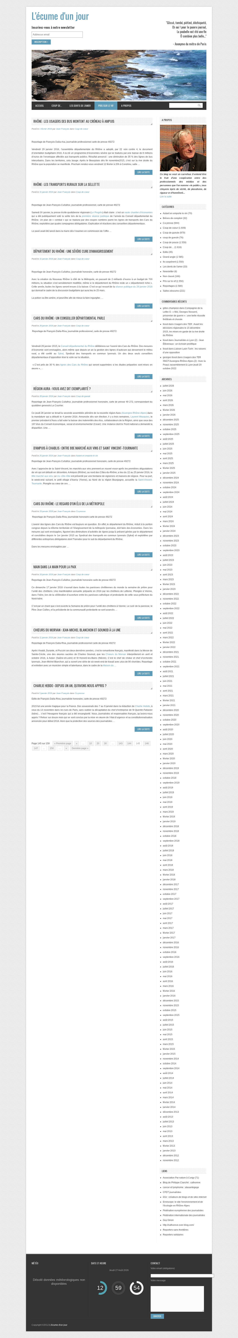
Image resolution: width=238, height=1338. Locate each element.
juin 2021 (167, 681)
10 (90, 743)
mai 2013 (167, 1131)
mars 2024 (168, 521)
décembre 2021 (171, 652)
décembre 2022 (171, 594)
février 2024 (169, 526)
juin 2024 (167, 507)
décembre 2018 (171, 826)
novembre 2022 (171, 599)
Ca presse (81, 511)
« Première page (62, 743)
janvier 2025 (169, 473)
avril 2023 (168, 574)
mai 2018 (167, 860)
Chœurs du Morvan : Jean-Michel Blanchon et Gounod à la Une (76, 629)
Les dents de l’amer (78, 105)
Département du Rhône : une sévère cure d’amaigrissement (73, 251)
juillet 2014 (168, 1078)
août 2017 (168, 903)
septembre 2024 (171, 492)
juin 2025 (167, 448)
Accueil (39, 105)
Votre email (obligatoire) (163, 1268)
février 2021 (169, 700)
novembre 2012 (171, 1160)
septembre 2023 (171, 550)
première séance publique (95, 216)
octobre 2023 (169, 545)
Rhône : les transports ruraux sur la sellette (66, 184)
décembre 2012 (171, 1155)
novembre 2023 (171, 540)
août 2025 (168, 439)
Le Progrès (96, 212)
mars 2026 (168, 405)
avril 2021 (168, 690)
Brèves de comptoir (172, 218)
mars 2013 (168, 1141)
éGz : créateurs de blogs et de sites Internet (184, 1197)
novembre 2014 (171, 1058)
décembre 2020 (171, 710)
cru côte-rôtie (63, 476)
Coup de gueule (83, 396)
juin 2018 (167, 855)
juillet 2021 (168, 676)
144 (129, 743)
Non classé (168, 276)
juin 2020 (167, 739)
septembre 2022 (171, 608)
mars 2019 (168, 812)
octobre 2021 (169, 661)
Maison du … (109, 665)
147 (36, 748)
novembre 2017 (171, 889)
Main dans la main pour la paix (54, 566)
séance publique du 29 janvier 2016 (133, 286)
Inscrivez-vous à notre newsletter (53, 27)
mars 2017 (168, 928)
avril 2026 (168, 400)
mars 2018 (168, 870)
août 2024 (168, 497)
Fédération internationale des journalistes (184, 1215)
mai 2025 (167, 453)
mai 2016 (167, 976)
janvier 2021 (169, 705)
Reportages (169, 286)
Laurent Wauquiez (139, 416)
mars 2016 (168, 986)
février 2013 (169, 1146)
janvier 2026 (169, 415)
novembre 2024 (171, 482)
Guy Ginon (168, 1220)
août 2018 (168, 845)
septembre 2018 (171, 841)
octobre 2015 (169, 1010)
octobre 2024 (169, 487)
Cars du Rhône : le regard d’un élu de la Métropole (68, 503)
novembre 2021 (171, 657)
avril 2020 (168, 749)
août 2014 (168, 1073)
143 (121, 743)
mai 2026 (167, 395)
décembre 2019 (171, 768)
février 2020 (169, 758)
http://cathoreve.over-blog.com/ (178, 1225)
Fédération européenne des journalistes (183, 1210)
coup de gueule (171, 237)
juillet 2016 (168, 966)
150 (52, 748)
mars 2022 (168, 637)
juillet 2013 (168, 1121)
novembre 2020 (171, 715)
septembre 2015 (171, 1015)
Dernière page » (80, 748)
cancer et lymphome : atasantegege (181, 1187)
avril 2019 (168, 807)
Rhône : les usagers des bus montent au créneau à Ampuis (73, 121)
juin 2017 (167, 913)
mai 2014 (167, 1087)
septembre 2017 (171, 899)
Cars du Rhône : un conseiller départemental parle (69, 318)
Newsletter (168, 271)
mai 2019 (167, 802)
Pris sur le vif (104, 105)
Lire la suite (166, 196)
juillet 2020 (168, 734)
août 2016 (168, 962)
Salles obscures (171, 291)
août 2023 (168, 555)
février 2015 (169, 1049)
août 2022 (168, 613)
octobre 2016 (169, 952)
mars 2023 (168, 579)
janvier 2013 (169, 1150)
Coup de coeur (81, 129)
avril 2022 (168, 632)
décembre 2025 (171, 419)
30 (105, 743)
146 (147, 743)
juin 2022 (167, 623)
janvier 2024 (169, 531)
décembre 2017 (171, 884)
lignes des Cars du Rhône (74, 364)
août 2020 (168, 729)
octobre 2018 (169, 836)
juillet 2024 (168, 502)
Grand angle (169, 257)
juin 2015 (167, 1029)
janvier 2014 (169, 1107)
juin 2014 (167, 1083)
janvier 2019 (169, 821)
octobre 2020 (169, 720)
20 (98, 743)
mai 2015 (167, 1034)
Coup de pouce (170, 242)
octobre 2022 (169, 603)
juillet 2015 (168, 1025)
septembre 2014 (171, 1068)
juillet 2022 (168, 618)
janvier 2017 (169, 937)
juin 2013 (167, 1126)
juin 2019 (167, 797)
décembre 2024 (171, 477)
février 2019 (169, 816)
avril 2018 (168, 865)
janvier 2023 (169, 589)
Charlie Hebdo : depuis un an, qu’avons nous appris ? (70, 685)
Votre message (158, 1280)
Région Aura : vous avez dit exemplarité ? (62, 388)
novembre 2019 (171, 773)
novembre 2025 (171, 424)
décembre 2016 (171, 942)
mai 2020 (167, 744)
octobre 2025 (169, 429)
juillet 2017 (168, 908)
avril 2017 (168, 923)
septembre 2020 (171, 724)
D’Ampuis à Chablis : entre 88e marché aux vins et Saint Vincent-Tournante (85, 448)
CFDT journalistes (172, 1192)
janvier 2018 (169, 879)
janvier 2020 (169, 763)
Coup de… (55, 105)
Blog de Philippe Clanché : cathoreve (181, 1182)
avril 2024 (168, 516)
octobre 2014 (169, 1063)
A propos (126, 105)
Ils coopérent (169, 261)
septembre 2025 (171, 434)
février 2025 (169, 468)
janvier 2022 (169, 647)
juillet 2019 (168, 792)
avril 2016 (168, 981)
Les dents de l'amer (173, 266)
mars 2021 (168, 695)
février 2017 (169, 933)
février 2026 (169, 410)
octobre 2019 (169, 778)
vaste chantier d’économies (138, 212)
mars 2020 (168, 753)
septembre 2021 (171, 666)
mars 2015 (168, 1044)
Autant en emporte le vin (87, 456)
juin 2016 (167, 971)
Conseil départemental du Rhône (78, 346)
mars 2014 (168, 1097)
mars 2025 (168, 463)
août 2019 (168, 787)
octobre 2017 (169, 894)
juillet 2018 (168, 850)
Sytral (61, 353)
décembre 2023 (171, 536)
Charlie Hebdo (142, 706)
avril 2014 (168, 1092)
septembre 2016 (171, 957)
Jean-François (62, 129)
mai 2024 (167, 511)
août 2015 (168, 1020)
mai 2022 (167, 628)
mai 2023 (167, 569)
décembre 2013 (171, 1112)
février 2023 (169, 584)
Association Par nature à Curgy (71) (181, 1177)
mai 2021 (167, 686)
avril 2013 (168, 1136)
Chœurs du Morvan (116, 654)
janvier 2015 (169, 1054)
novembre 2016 (171, 947)
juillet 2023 (168, 560)
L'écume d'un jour (60, 15)
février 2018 (169, 874)
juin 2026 (167, 390)
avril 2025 (168, 458)
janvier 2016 (169, 995)
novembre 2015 (171, 1005)
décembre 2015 (171, 1000)
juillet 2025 (168, 444)
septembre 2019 (171, 782)
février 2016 (169, 991)
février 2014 (169, 1102)
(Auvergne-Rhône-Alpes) (134, 413)
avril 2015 (168, 1039)
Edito (165, 252)
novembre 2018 (171, 831)
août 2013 (168, 1116)
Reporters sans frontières (175, 1230)
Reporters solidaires (173, 1234)
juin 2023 (167, 565)
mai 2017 (167, 918)
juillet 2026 (168, 385)
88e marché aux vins (42, 476)
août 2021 (168, 671)
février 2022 (169, 642)
